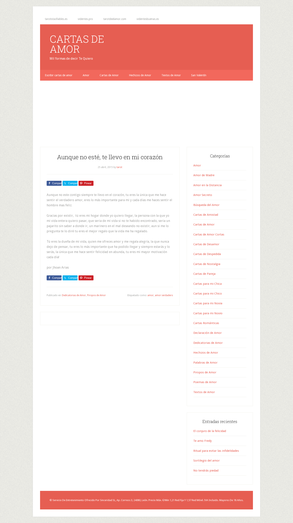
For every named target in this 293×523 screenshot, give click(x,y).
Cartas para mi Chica (207, 284)
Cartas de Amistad (205, 215)
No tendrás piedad (205, 470)
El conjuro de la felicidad (209, 431)
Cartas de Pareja (204, 274)
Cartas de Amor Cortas (208, 234)
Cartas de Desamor (206, 244)
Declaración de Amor (207, 333)
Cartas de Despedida (207, 254)
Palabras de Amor (205, 362)
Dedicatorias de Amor (74, 295)
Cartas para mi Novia (207, 303)
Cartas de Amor (203, 224)
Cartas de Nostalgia (206, 264)
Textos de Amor (204, 392)
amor (150, 295)
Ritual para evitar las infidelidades (216, 451)
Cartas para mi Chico (207, 293)
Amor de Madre (203, 175)
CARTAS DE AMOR (77, 43)
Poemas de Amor (205, 382)
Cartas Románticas (206, 323)
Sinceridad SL (107, 500)
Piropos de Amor (96, 295)
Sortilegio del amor (206, 460)
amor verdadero (164, 295)
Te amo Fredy (202, 441)
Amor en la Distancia (207, 185)
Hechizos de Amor (205, 352)
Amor (197, 165)
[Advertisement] (146, 110)
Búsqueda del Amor (206, 205)
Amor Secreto (202, 195)
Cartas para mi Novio (207, 313)
